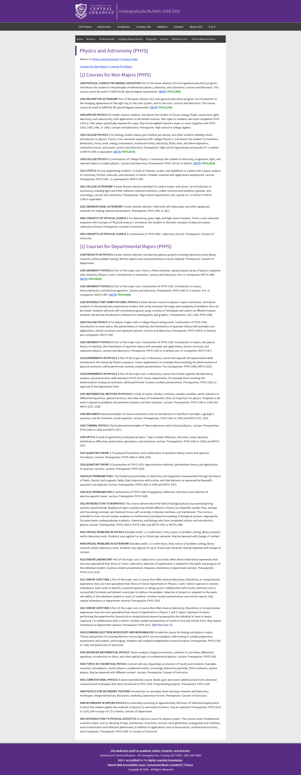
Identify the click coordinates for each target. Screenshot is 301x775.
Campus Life (143, 27)
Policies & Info (107, 39)
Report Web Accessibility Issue (126, 765)
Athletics (162, 27)
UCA (120, 760)
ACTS (163, 91)
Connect (178, 27)
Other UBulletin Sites (204, 39)
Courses (164, 39)
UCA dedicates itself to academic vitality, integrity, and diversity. (150, 750)
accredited (132, 760)
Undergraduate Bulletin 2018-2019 (149, 11)
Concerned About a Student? (164, 765)
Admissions (104, 27)
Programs (151, 39)
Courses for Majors (121, 66)
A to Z (212, 27)
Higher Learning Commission (165, 760)
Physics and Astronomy (105, 59)
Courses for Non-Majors (94, 66)
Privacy (189, 765)
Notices (91, 39)
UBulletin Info (180, 39)
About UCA (196, 27)
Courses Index (129, 59)
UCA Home (84, 27)
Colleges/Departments (130, 39)
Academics (123, 27)
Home (80, 39)
